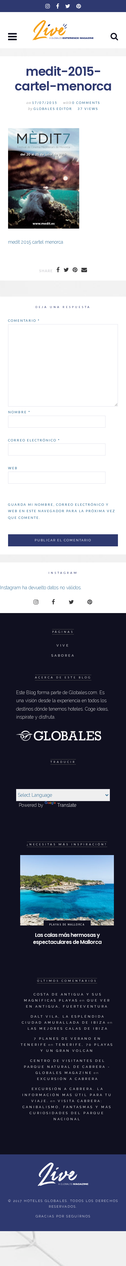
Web (13, 468)
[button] (13, 37)
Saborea (63, 655)
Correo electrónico (34, 440)
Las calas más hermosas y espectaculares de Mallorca (67, 938)
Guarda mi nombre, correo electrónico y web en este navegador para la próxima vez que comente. (61, 511)
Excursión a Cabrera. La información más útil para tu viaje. (67, 1095)
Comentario (24, 320)
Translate (66, 805)
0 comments (86, 103)
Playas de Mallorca (67, 924)
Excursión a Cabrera (67, 1079)
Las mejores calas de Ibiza (68, 1028)
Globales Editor (53, 109)
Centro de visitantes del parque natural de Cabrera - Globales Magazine (67, 1067)
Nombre (19, 412)
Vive (63, 645)
